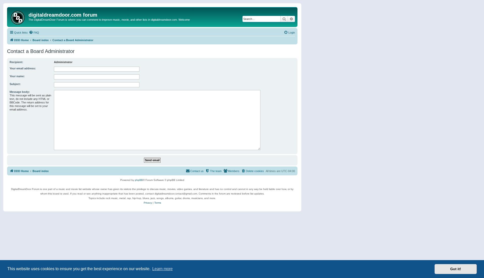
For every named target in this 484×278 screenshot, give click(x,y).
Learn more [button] (162, 269)
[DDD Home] (18, 17)
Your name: (17, 76)
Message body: (20, 91)
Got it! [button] (455, 269)
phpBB (139, 180)
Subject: (15, 84)
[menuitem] (34, 33)
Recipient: (16, 62)
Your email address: (23, 68)
